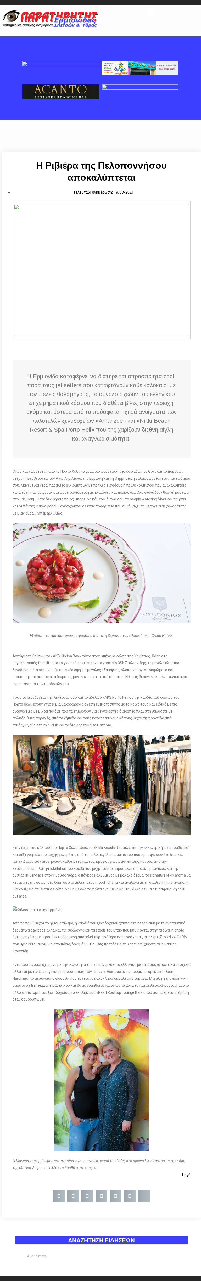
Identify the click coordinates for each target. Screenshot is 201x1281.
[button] (150, 12)
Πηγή (186, 1175)
